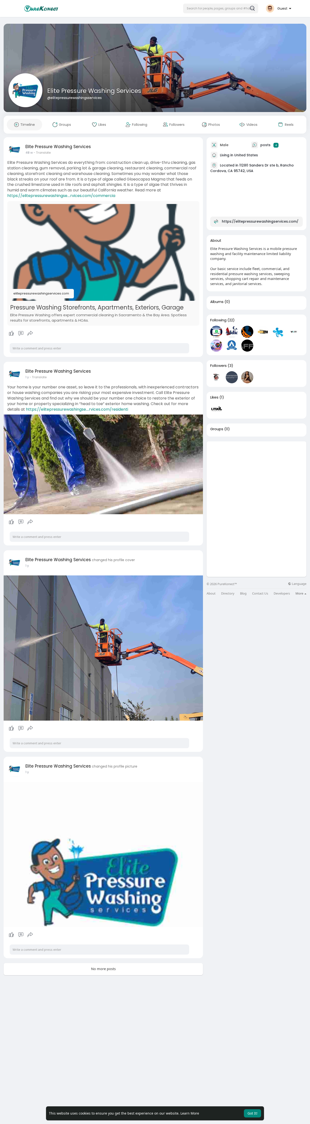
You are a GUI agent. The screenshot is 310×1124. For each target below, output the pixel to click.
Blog (243, 593)
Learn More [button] (189, 1113)
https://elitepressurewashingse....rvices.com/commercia (61, 195)
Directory (227, 593)
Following (218, 320)
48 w (29, 152)
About (211, 593)
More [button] (299, 593)
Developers (282, 593)
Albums (217, 302)
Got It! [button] (252, 1113)
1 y (27, 377)
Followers (218, 366)
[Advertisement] (256, 475)
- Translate (42, 152)
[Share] (30, 333)
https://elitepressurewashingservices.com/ (260, 221)
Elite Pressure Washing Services (94, 91)
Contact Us (260, 593)
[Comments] (21, 333)
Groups (216, 429)
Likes (214, 397)
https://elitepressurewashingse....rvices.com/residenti (77, 409)
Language (298, 583)
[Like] (21, 333)
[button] (220, 8)
